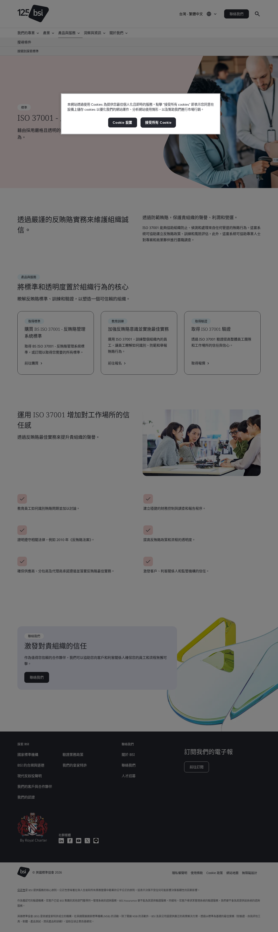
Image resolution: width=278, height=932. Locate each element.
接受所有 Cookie (158, 122)
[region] (140, 114)
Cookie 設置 (122, 122)
